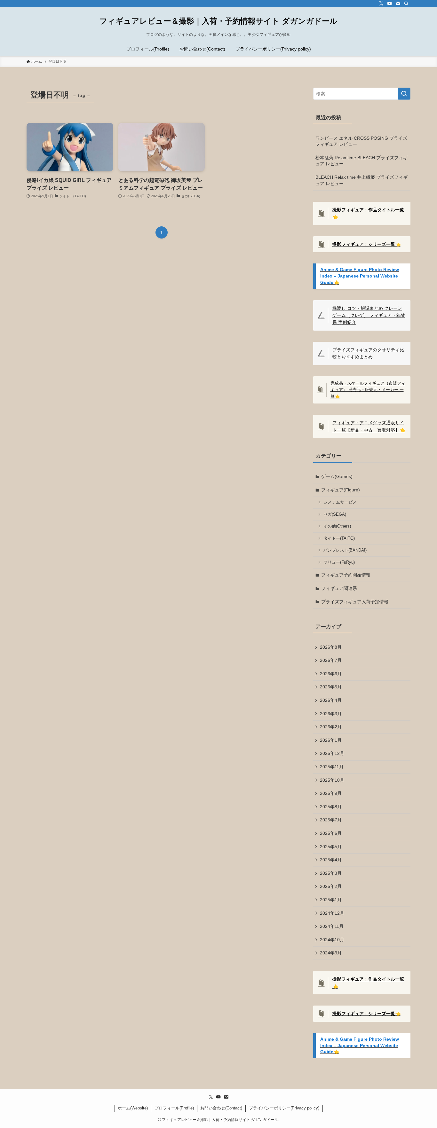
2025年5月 (331, 846)
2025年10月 (332, 780)
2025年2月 (331, 886)
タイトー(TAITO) (339, 538)
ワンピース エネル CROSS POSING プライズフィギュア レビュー (361, 141)
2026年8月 (331, 647)
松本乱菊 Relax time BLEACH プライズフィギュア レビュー (361, 161)
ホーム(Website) (133, 1108)
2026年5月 (331, 686)
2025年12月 (332, 753)
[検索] (406, 3)
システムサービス (340, 502)
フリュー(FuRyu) (339, 562)
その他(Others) (337, 526)
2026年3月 (331, 713)
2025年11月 (332, 766)
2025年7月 (331, 819)
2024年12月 (332, 913)
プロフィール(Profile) (174, 1108)
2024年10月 (332, 939)
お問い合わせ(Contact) (221, 1108)
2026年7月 (331, 660)
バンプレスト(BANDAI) (345, 550)
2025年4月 (331, 859)
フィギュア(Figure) (340, 489)
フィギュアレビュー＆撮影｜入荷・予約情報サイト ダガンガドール (218, 21)
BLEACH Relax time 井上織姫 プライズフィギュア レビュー (361, 180)
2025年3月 (331, 873)
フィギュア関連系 (339, 588)
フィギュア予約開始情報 (345, 574)
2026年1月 (331, 740)
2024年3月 (331, 952)
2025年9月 (331, 793)
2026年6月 (331, 673)
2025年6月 (331, 833)
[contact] (398, 3)
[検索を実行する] (404, 94)
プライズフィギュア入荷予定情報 (354, 601)
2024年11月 (332, 926)
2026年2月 (331, 726)
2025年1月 (331, 899)
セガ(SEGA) (334, 514)
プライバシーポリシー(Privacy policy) (284, 1108)
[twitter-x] (381, 3)
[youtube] (389, 3)
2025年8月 (331, 806)
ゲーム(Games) (337, 476)
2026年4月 (331, 700)
